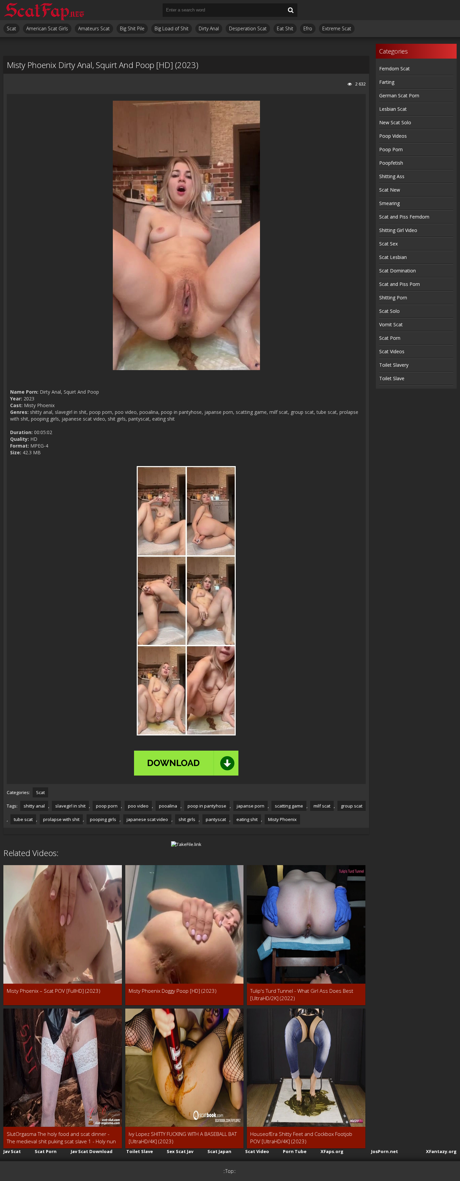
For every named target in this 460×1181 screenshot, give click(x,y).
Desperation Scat (248, 28)
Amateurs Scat (94, 28)
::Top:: (229, 1171)
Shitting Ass (391, 176)
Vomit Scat (391, 324)
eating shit (247, 819)
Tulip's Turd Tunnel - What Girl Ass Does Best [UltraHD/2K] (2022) (301, 994)
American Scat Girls (47, 28)
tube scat (23, 819)
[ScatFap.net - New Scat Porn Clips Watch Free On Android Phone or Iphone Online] (43, 10)
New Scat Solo (395, 122)
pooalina (168, 806)
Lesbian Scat (393, 109)
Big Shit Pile (132, 28)
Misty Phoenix (282, 819)
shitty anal (34, 806)
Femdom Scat (394, 68)
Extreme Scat (336, 28)
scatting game (289, 806)
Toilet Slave (391, 378)
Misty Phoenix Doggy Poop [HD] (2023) (173, 990)
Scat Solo (389, 311)
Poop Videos (393, 136)
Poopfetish (391, 163)
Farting (386, 82)
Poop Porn (391, 149)
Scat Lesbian (393, 257)
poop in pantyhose (207, 806)
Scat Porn (389, 338)
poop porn (107, 806)
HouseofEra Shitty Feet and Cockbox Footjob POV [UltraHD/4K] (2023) (301, 1137)
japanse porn (250, 806)
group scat (351, 806)
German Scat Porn (399, 95)
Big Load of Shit (172, 28)
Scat (11, 28)
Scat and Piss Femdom (404, 217)
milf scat (322, 806)
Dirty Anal (209, 28)
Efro (307, 28)
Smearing (389, 203)
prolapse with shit (61, 819)
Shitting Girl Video (398, 230)
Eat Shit (285, 28)
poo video (138, 806)
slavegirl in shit (70, 806)
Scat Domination (397, 270)
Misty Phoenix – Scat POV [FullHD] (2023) (53, 990)
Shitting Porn (393, 297)
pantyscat (216, 819)
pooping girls (103, 819)
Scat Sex (388, 243)
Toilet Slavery (393, 365)
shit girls (186, 819)
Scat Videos (391, 351)
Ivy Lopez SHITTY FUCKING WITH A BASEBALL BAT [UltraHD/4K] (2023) (183, 1137)
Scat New (389, 190)
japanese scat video (147, 819)
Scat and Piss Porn (399, 284)
